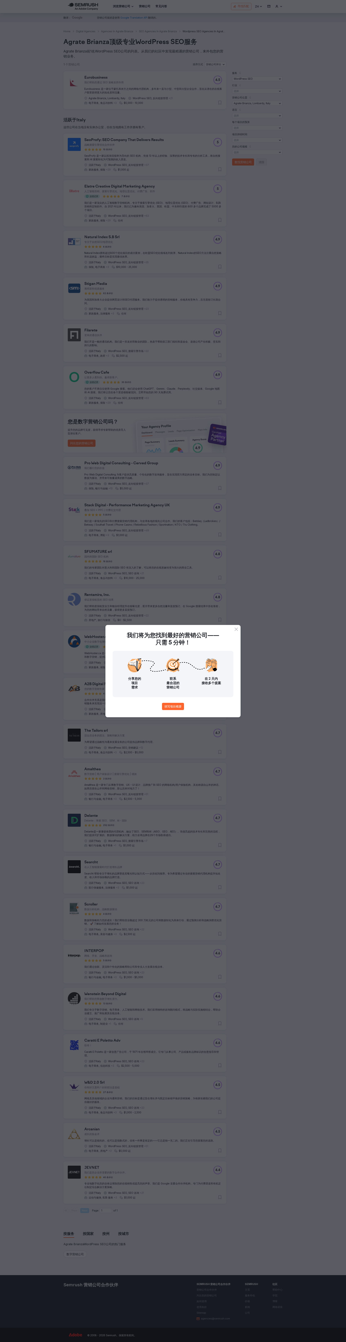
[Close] (236, 629)
